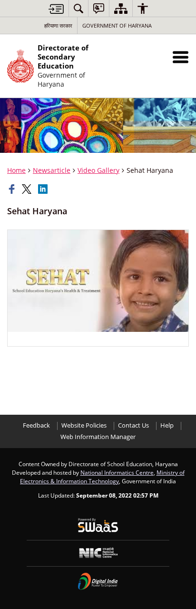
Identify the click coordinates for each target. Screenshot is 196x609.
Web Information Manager (98, 437)
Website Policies (84, 425)
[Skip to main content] (56, 9)
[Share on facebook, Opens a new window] (13, 189)
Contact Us (133, 425)
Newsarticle (51, 170)
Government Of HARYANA (117, 25)
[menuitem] (78, 8)
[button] (180, 57)
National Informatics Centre (117, 472)
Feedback (36, 425)
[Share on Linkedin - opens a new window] (43, 189)
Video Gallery (98, 170)
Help (167, 425)
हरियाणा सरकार (58, 25)
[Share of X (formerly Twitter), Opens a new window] (27, 189)
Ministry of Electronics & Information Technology (102, 477)
